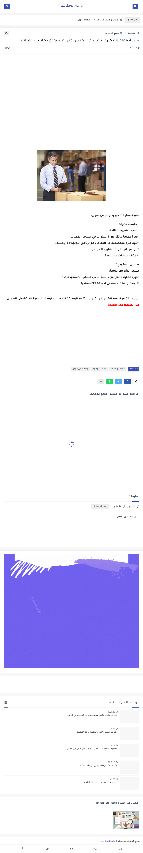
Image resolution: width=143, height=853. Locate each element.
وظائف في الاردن (80, 369)
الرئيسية (132, 33)
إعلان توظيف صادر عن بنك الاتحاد (101, 782)
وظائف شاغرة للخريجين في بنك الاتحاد (98, 766)
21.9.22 (111, 762)
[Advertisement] (71, 98)
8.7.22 (112, 778)
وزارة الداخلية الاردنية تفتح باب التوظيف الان (97, 20)
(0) (5, 48)
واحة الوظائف (72, 6)
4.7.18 (112, 745)
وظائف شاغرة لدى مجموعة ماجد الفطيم (97, 732)
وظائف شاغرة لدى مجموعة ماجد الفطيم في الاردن (92, 715)
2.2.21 (112, 728)
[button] (127, 381)
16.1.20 (111, 711)
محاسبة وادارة (99, 369)
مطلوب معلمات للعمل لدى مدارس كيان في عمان (92, 749)
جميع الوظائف (111, 33)
